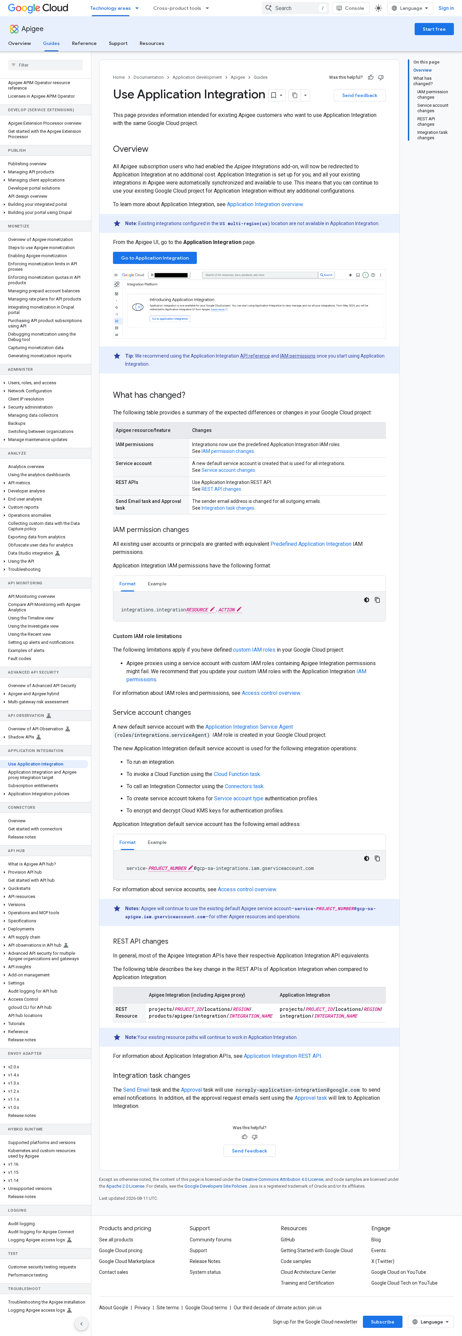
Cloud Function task (237, 774)
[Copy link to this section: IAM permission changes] (196, 530)
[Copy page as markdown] (295, 95)
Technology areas (110, 8)
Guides (51, 43)
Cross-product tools (177, 8)
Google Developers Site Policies (215, 1186)
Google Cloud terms (206, 1307)
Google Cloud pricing (120, 1250)
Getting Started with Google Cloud (317, 1250)
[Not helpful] (381, 77)
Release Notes (205, 1261)
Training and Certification (307, 1283)
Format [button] (127, 584)
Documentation (149, 77)
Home (119, 77)
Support (118, 43)
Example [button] (157, 584)
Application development (197, 77)
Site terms (168, 1307)
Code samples (296, 1261)
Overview (19, 43)
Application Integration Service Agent (249, 727)
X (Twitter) (382, 1261)
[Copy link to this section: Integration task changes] (197, 1076)
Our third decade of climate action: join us (278, 1307)
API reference (255, 356)
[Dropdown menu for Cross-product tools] (209, 8)
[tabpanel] (249, 606)
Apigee (33, 29)
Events (378, 1250)
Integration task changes (228, 508)
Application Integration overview (265, 204)
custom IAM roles (254, 650)
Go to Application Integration (155, 258)
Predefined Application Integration (311, 544)
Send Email (136, 1090)
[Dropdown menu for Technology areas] (139, 8)
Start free (434, 29)
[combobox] (295, 8)
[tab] (127, 583)
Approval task (311, 1098)
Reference (84, 43)
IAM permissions (298, 356)
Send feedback (359, 95)
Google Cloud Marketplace (127, 1261)
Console (354, 8)
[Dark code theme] (366, 599)
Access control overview (271, 693)
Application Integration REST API (282, 1056)
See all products (116, 1239)
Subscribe (382, 1322)
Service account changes (228, 470)
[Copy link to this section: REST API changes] (175, 942)
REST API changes (221, 489)
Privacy (142, 1307)
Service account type (238, 798)
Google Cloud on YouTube (398, 1272)
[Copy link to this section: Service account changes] (198, 713)
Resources (152, 43)
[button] (44, 172)
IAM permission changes (228, 451)
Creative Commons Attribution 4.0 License (282, 1179)
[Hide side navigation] (81, 1324)
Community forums (211, 1239)
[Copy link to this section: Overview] (155, 150)
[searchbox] (45, 64)
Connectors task (244, 786)
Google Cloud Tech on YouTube (404, 1283)
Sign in (446, 8)
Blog (376, 1239)
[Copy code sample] (377, 599)
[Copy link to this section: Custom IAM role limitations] (188, 636)
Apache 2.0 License (125, 1186)
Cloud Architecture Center (308, 1272)
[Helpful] (371, 77)
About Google (113, 1307)
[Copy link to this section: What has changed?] (192, 396)
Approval (191, 1090)
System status (205, 1272)
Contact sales (113, 1272)
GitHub (288, 1239)
